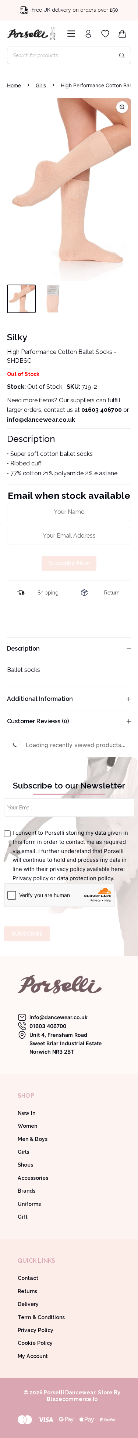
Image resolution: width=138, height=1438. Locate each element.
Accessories (33, 1178)
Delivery (28, 1304)
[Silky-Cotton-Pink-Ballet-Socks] (69, 189)
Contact (28, 1278)
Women (27, 1126)
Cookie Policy (35, 1343)
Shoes (25, 1165)
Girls (23, 1152)
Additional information (40, 698)
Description (23, 648)
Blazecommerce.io (72, 1399)
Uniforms (29, 1204)
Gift (23, 1217)
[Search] (122, 55)
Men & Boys (32, 1139)
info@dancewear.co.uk (58, 1017)
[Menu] (69, 33)
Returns (27, 1291)
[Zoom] (122, 107)
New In (26, 1113)
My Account (33, 1356)
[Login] (88, 33)
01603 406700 (101, 409)
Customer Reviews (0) (38, 721)
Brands (26, 1191)
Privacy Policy (35, 1330)
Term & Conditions (41, 1317)
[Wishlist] (105, 33)
